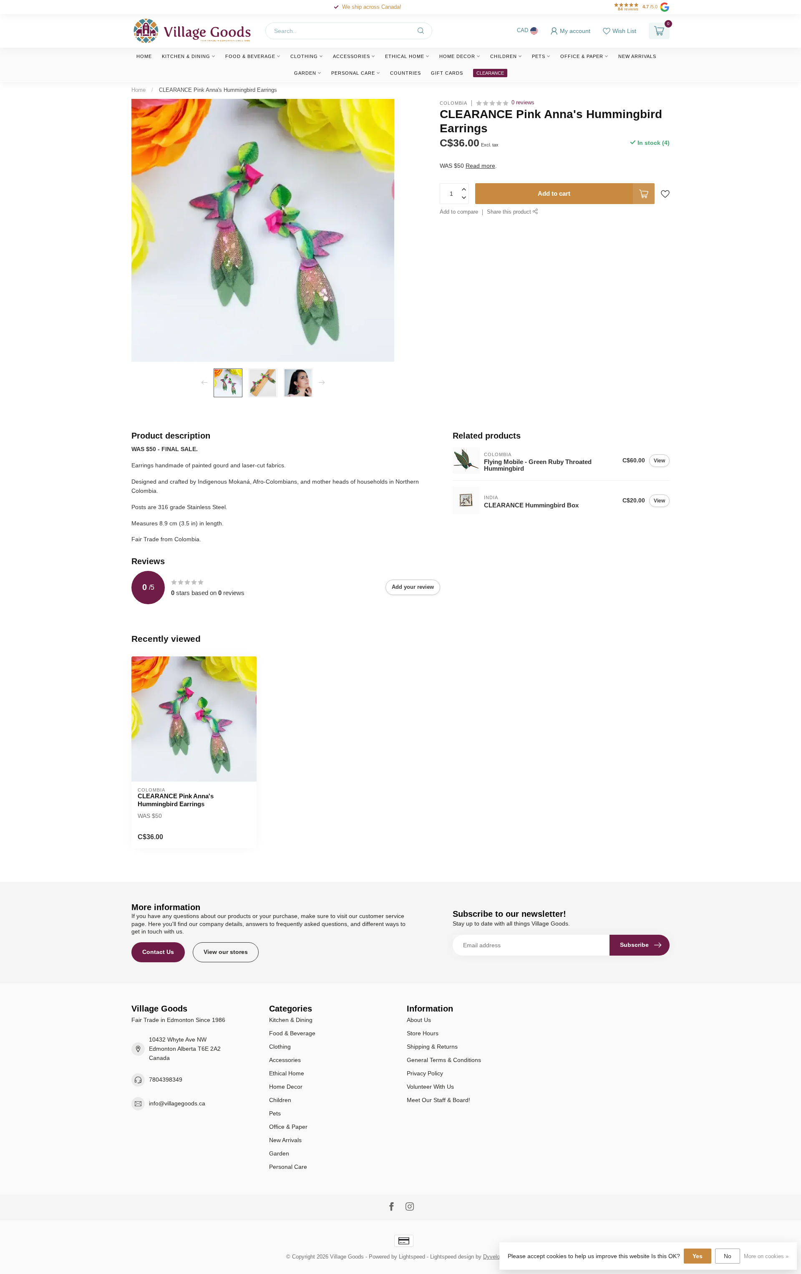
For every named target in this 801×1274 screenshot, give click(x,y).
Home (144, 56)
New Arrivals (637, 56)
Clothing (304, 56)
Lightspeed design (452, 1257)
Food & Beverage (250, 56)
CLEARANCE (490, 73)
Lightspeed (412, 1257)
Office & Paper (581, 56)
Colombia (453, 103)
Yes (698, 1256)
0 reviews (522, 103)
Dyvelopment (499, 1257)
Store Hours (422, 1033)
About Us (419, 1020)
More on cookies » (766, 1256)
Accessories (351, 56)
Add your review (413, 587)
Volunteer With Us (430, 1086)
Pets (538, 56)
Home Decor (457, 56)
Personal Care (353, 73)
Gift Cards (447, 73)
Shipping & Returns (432, 1046)
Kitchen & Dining (186, 56)
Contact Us (158, 952)
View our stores (226, 952)
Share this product (510, 212)
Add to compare (459, 212)
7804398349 (165, 1079)
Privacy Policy (425, 1073)
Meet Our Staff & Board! (438, 1100)
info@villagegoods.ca (177, 1103)
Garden (305, 73)
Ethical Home (404, 56)
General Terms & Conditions (444, 1060)
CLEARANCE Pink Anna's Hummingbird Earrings (218, 90)
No (727, 1256)
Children (503, 56)
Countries (405, 73)
